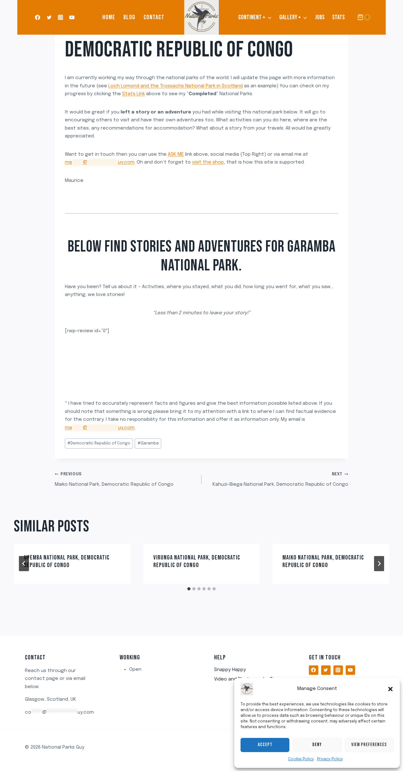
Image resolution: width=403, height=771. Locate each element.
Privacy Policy (330, 759)
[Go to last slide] (24, 563)
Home (108, 17)
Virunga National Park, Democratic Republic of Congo (196, 561)
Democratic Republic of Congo (179, 50)
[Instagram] (60, 17)
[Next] (379, 563)
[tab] (188, 588)
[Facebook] (37, 17)
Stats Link (133, 93)
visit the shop (208, 162)
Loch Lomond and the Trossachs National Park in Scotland (175, 86)
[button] (390, 689)
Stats (338, 17)
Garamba (148, 443)
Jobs (320, 17)
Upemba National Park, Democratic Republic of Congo (67, 561)
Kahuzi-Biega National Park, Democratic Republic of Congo (280, 479)
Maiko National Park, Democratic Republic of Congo (114, 479)
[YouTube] (72, 17)
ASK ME (176, 154)
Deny (317, 745)
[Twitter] (49, 17)
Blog (129, 17)
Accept (265, 745)
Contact (154, 17)
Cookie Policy (301, 759)
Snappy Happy (230, 669)
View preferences (369, 745)
